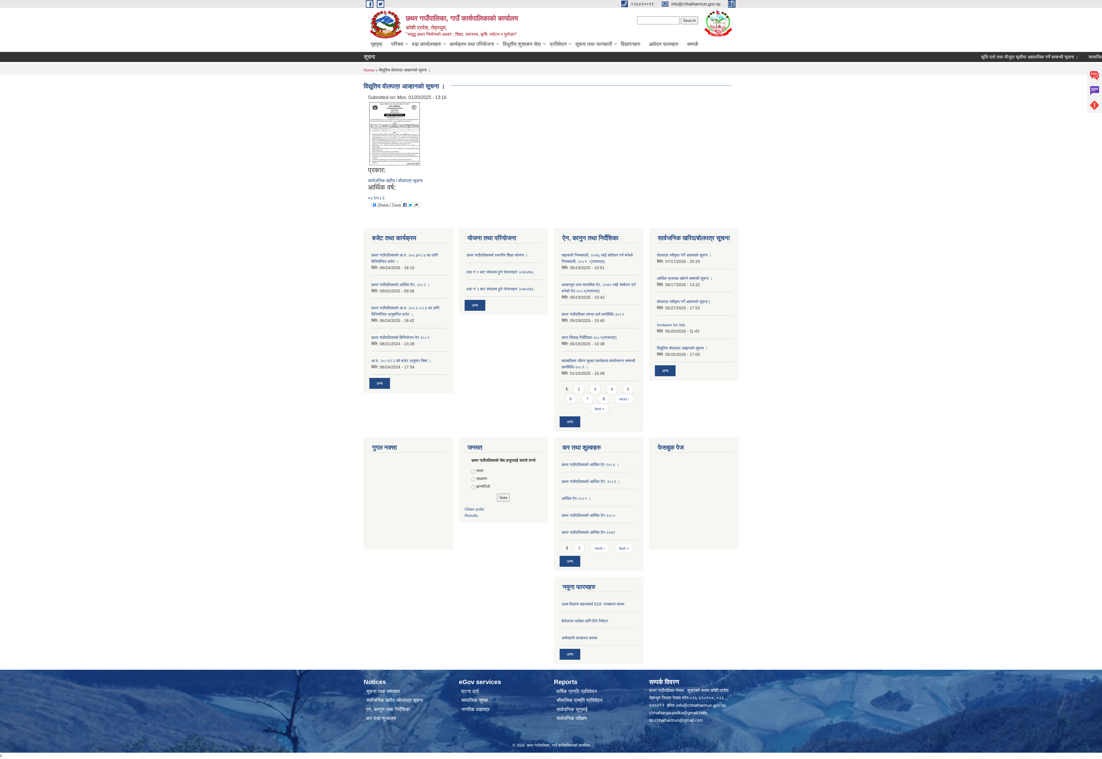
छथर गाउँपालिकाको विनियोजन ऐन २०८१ (400, 337)
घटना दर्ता (470, 691)
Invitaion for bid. (671, 325)
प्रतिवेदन (558, 44)
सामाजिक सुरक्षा (474, 700)
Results (471, 515)
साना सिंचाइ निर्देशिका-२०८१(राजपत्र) (589, 337)
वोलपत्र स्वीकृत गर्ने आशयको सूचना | (683, 301)
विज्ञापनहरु (630, 44)
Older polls (474, 509)
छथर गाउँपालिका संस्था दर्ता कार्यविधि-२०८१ (593, 314)
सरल (479, 470)
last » (599, 408)
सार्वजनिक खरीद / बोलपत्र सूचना (395, 180)
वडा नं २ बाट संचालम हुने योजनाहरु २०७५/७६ (500, 289)
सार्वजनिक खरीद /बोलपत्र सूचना (394, 700)
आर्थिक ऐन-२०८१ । (576, 498)
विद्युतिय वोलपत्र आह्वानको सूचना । (682, 348)
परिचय (397, 44)
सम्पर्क (692, 44)
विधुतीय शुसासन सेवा (522, 44)
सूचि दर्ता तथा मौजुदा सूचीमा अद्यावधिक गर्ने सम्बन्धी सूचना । (1006, 57)
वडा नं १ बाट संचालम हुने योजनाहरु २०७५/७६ (500, 272)
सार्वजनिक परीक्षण (571, 718)
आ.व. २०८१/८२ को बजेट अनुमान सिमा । (401, 360)
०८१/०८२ (376, 197)
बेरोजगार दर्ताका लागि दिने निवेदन (585, 621)
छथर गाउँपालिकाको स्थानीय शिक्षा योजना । (497, 255)
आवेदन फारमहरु (663, 44)
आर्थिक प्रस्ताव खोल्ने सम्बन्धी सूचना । (684, 278)
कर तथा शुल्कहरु (381, 718)
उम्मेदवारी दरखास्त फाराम (579, 638)
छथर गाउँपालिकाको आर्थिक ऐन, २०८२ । (400, 284)
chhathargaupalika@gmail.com (678, 712)
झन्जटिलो (483, 486)
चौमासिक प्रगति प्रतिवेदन (579, 700)
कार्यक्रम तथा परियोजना (472, 44)
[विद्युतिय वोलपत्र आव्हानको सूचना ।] (394, 133)
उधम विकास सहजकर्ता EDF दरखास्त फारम (593, 604)
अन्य (380, 383)
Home (369, 70)
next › (624, 399)
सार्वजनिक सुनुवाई (571, 709)
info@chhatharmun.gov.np (700, 705)
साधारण (481, 478)
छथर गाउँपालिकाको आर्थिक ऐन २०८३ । (590, 464)
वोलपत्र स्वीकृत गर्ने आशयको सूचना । (684, 255)
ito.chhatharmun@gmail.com (676, 720)
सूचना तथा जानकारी (593, 44)
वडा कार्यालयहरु (426, 44)
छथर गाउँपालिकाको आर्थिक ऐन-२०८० (588, 515)
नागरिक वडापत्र (475, 709)
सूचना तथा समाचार (383, 691)
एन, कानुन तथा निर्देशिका (388, 709)
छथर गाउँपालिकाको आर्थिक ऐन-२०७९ (588, 532)
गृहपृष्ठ (377, 44)
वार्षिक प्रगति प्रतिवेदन (576, 691)
